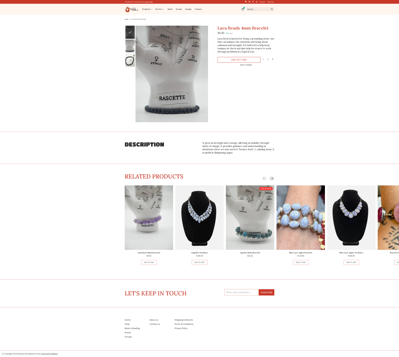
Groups (188, 9)
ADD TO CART (239, 59)
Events (179, 9)
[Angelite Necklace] (199, 217)
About (169, 9)
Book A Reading (132, 328)
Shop (127, 323)
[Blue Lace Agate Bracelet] (300, 217)
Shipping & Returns (184, 319)
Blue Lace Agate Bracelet (300, 253)
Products (146, 9)
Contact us (155, 323)
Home (128, 319)
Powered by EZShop (49, 354)
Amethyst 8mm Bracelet (149, 253)
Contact (198, 9)
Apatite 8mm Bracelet (250, 253)
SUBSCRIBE (266, 292)
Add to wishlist (246, 65)
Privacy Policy (181, 328)
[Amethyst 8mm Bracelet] (149, 217)
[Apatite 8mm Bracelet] (250, 217)
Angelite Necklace (199, 253)
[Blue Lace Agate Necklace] (351, 217)
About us (154, 319)
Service (158, 9)
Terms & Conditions (184, 323)
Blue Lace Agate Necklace (351, 253)
